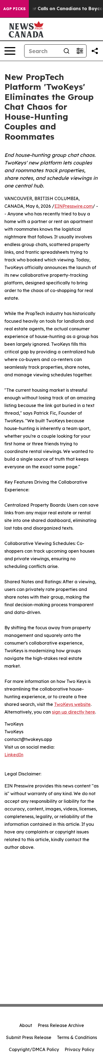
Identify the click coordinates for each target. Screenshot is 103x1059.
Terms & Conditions (77, 1037)
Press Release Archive (61, 1025)
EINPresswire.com (73, 206)
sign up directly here (73, 712)
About (25, 1025)
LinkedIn (13, 754)
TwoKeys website (72, 704)
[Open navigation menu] (9, 50)
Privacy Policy (79, 1049)
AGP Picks (14, 8)
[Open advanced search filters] (79, 51)
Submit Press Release (28, 1037)
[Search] (66, 51)
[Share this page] (95, 50)
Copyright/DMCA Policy (34, 1049)
